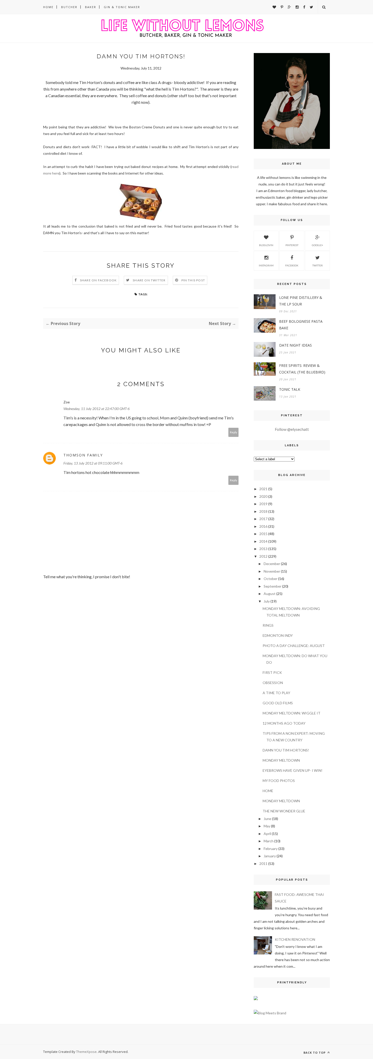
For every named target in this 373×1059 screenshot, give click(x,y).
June (267, 818)
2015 (263, 534)
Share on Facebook (98, 280)
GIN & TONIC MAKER (122, 7)
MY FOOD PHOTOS (279, 780)
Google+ (317, 245)
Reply (233, 432)
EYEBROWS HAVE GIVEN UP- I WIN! (293, 770)
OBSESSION (273, 682)
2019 (263, 504)
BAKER (90, 7)
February (271, 848)
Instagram (266, 265)
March (269, 841)
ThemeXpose (86, 1051)
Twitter (317, 265)
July (267, 601)
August (270, 593)
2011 (263, 863)
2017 (263, 519)
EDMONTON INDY (278, 635)
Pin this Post (193, 280)
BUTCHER (69, 7)
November (272, 571)
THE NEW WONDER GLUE (284, 811)
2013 (263, 548)
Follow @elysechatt (292, 429)
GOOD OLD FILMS (278, 703)
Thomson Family (83, 455)
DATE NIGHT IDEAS (295, 345)
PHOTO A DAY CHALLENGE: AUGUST (294, 645)
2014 (263, 541)
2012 (263, 556)
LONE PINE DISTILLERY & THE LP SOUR (300, 300)
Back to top (315, 1052)
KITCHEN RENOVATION (295, 939)
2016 (263, 526)
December (272, 563)
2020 (263, 496)
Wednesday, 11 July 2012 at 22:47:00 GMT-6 (96, 408)
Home (48, 7)
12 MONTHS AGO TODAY (284, 723)
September (272, 586)
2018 (263, 511)
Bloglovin (266, 245)
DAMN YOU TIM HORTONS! (286, 750)
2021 (263, 489)
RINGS (268, 625)
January (270, 856)
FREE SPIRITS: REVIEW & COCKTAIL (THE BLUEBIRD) (302, 368)
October (270, 578)
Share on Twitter (149, 280)
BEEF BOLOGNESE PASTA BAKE (301, 324)
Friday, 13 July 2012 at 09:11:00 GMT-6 (93, 463)
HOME (268, 791)
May (267, 826)
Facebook (291, 265)
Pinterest (291, 245)
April (267, 833)
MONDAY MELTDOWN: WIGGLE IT (291, 713)
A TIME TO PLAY (276, 693)
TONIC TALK (289, 389)
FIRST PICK (272, 672)
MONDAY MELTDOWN (281, 760)
